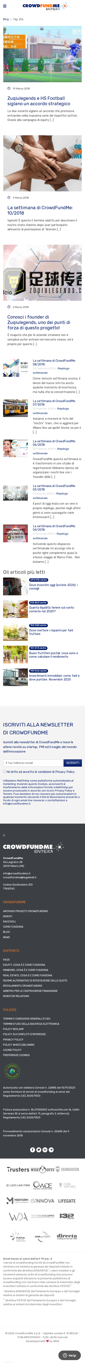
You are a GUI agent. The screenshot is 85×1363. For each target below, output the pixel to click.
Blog (6, 19)
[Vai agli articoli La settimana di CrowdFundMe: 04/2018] (15, 533)
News (6, 937)
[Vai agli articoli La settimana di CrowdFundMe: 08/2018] (15, 368)
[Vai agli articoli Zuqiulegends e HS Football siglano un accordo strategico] (42, 54)
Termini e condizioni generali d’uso (26, 1018)
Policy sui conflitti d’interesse (24, 1034)
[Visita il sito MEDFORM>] (18, 1201)
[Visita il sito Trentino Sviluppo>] (42, 1216)
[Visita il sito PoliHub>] (18, 1236)
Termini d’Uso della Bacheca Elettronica (31, 1023)
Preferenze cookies (16, 1055)
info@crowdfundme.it (16, 803)
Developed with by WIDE (42, 1341)
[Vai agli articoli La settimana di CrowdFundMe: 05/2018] (15, 493)
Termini (7, 793)
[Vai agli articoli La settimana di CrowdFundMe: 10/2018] (42, 163)
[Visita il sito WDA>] (18, 1216)
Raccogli (9, 921)
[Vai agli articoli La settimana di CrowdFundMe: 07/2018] (15, 408)
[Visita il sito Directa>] (67, 1237)
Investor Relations (16, 996)
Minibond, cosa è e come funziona (25, 970)
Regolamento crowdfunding (22, 985)
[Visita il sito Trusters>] (18, 1169)
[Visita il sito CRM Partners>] (42, 1237)
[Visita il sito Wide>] (42, 1185)
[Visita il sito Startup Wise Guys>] (42, 1169)
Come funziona (13, 926)
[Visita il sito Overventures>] (67, 1185)
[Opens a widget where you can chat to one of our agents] (69, 1356)
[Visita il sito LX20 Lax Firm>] (18, 1185)
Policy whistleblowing (18, 1044)
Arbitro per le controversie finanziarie (30, 990)
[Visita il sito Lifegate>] (67, 1201)
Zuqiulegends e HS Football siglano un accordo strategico (38, 101)
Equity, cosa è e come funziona (24, 964)
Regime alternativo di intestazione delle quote (35, 980)
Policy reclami (13, 1029)
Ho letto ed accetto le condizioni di (40, 772)
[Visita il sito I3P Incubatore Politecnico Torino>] (67, 1216)
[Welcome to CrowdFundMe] (45, 6)
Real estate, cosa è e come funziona (27, 975)
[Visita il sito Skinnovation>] (67, 1169)
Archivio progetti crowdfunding (25, 911)
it (4, 835)
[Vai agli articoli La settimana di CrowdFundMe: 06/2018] (15, 448)
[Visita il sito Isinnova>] (42, 1200)
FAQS (6, 959)
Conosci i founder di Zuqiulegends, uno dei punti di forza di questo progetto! (38, 322)
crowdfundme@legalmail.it (19, 877)
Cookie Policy (12, 1049)
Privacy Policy (65, 772)
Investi (7, 916)
